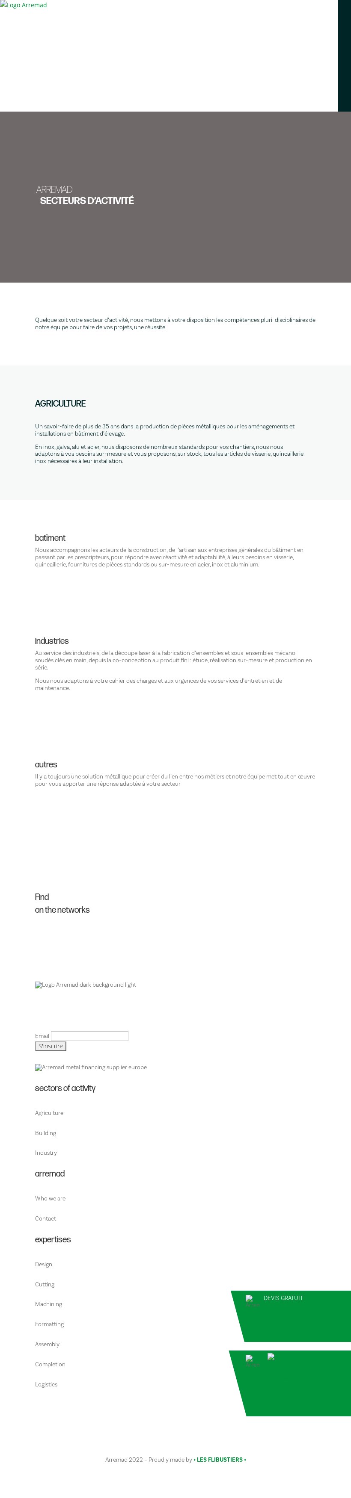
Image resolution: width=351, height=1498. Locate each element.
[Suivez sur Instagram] (178, 942)
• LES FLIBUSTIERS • (219, 1460)
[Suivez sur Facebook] (178, 935)
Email (42, 1036)
